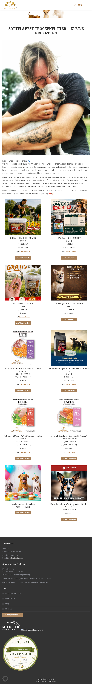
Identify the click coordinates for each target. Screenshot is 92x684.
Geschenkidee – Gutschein (23, 504)
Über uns (9, 609)
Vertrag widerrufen (12, 615)
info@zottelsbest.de (15, 558)
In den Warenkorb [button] (23, 258)
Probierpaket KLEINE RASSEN (69, 303)
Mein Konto (10, 599)
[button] (5, 679)
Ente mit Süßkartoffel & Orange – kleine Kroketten (23, 370)
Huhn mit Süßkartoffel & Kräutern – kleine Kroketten (23, 437)
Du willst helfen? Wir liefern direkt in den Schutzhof (69, 505)
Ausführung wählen (22, 323)
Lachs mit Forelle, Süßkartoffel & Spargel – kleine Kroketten (69, 437)
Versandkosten (24, 252)
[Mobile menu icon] (87, 5)
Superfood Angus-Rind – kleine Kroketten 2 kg (69, 370)
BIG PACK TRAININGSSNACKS (22, 238)
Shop (7, 604)
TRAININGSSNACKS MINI (23, 303)
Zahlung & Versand (13, 594)
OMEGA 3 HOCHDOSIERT (69, 238)
